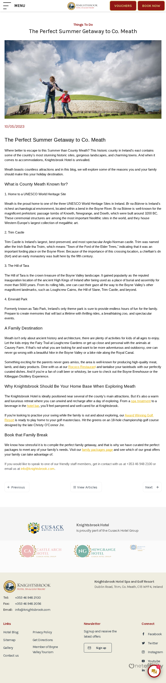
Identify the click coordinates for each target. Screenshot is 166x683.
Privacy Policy (42, 632)
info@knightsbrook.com (32, 610)
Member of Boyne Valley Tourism (45, 649)
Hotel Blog (10, 632)
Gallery (8, 648)
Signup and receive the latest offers (100, 633)
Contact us (11, 655)
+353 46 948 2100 (28, 597)
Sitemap (9, 640)
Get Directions (43, 640)
